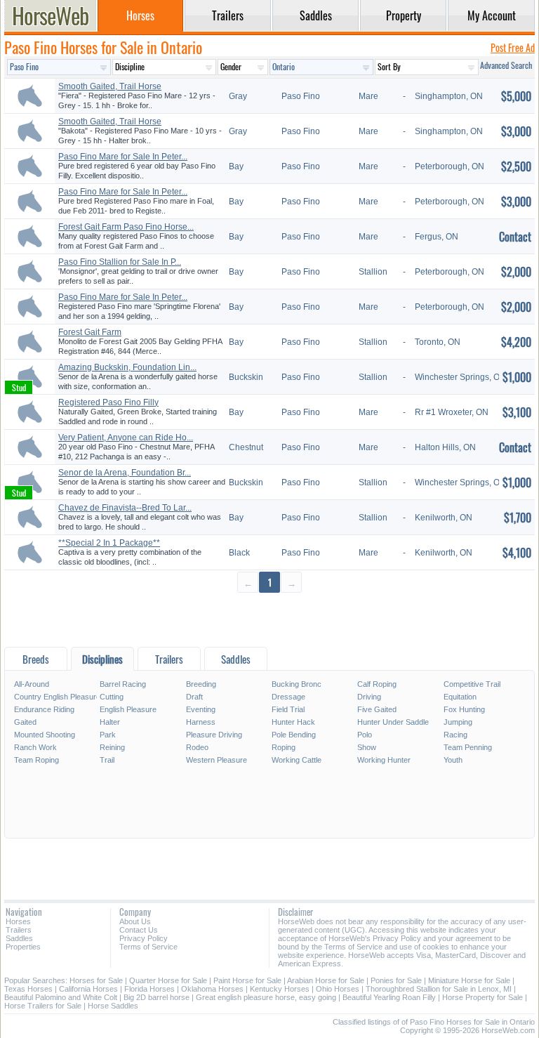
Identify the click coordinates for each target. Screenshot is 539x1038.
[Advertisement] (269, 619)
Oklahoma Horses (212, 989)
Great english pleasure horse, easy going (266, 997)
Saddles (19, 938)
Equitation (460, 696)
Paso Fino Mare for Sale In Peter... (122, 157)
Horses (18, 921)
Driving (369, 696)
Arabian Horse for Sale (325, 980)
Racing (455, 734)
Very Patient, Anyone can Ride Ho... (125, 437)
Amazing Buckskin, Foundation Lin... (127, 367)
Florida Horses (149, 989)
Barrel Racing (123, 684)
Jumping (458, 722)
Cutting (112, 696)
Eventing (200, 709)
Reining (112, 747)
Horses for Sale (96, 980)
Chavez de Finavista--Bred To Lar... (125, 508)
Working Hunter (384, 760)
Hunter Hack (293, 722)
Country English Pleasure (56, 696)
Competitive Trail (472, 684)
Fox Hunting (464, 709)
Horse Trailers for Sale (42, 1005)
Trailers (19, 930)
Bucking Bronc (296, 684)
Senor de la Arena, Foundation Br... (124, 473)
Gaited (25, 722)
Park (108, 734)
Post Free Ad (513, 47)
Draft (194, 696)
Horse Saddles (113, 1005)
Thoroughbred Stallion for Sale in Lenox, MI (439, 989)
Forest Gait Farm (89, 332)
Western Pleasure (216, 760)
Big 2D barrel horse (156, 997)
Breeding (201, 684)
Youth (453, 760)
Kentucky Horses (280, 989)
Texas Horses (28, 989)
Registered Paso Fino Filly (108, 402)
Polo (364, 734)
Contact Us (138, 930)
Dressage (288, 696)
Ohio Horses (337, 989)
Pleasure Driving (214, 734)
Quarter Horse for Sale (168, 980)
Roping (283, 747)
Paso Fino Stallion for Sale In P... (119, 262)
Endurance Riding (44, 709)
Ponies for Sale (396, 980)
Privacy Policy (143, 938)
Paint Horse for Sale (247, 980)
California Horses (88, 989)
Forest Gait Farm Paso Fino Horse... (126, 227)
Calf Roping (377, 684)
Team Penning (468, 747)
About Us (135, 921)
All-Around (31, 684)
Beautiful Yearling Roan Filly (389, 997)
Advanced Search (506, 65)
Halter (110, 722)
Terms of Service (148, 946)
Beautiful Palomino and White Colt (60, 997)
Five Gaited (377, 709)
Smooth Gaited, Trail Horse (109, 86)
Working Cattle (296, 760)
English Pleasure (128, 709)
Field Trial (288, 709)
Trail (107, 760)
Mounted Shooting (44, 734)
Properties (23, 946)
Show (366, 747)
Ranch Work (35, 747)
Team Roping (36, 760)
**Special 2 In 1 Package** (109, 543)
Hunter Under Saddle (393, 722)
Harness (200, 722)
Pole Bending (294, 734)
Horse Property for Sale (482, 997)
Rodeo (197, 747)
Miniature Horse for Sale (469, 980)
